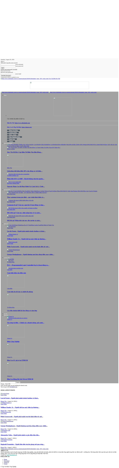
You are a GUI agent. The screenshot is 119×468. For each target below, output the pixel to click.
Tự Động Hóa (25, 146)
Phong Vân (3, 401)
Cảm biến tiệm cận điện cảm (16, 273)
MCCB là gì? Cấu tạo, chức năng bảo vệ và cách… (24, 213)
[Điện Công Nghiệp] (16, 337)
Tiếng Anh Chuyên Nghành (90, 191)
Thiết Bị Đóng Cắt (104, 144)
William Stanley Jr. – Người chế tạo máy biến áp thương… (26, 239)
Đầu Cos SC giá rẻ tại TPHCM (17, 360)
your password (19, 66)
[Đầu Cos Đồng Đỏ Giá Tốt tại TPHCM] (16, 374)
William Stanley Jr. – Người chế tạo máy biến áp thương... (20, 407)
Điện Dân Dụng (23, 191)
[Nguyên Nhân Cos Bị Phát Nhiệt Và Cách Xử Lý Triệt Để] (14, 182)
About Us (6, 315)
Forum (5, 464)
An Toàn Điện (12, 144)
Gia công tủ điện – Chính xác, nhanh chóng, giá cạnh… (25, 323)
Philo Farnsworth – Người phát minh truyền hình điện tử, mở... (22, 416)
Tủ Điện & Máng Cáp (16, 146)
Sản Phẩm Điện (59, 191)
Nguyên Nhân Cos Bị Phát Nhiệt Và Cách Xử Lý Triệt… (26, 186)
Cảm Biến (11, 259)
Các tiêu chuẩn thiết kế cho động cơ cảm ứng (22, 310)
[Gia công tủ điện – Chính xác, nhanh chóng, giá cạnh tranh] (17, 318)
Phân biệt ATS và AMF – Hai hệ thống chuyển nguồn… (25, 179)
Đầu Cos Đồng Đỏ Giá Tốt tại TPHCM (20, 379)
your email (18, 74)
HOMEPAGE (13, 387)
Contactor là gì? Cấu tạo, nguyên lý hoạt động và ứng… (26, 205)
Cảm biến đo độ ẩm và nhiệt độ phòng (20, 292)
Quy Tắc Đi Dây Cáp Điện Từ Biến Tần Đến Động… (24, 152)
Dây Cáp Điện (35, 144)
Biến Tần (18, 144)
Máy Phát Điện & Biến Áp (71, 144)
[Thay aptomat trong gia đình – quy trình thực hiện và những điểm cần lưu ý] (27, 192)
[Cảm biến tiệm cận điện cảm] (15, 268)
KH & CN (6, 223)
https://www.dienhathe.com (22, 123)
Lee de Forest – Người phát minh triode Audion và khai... (20, 398)
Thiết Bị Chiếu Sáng (68, 191)
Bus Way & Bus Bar (26, 144)
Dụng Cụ (39, 191)
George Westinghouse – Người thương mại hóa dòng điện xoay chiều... (24, 426)
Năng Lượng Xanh (36, 225)
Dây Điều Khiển (43, 144)
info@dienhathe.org (12, 455)
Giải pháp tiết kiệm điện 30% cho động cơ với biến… (24, 171)
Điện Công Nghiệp (8, 143)
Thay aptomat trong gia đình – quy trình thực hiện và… (26, 197)
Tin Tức (5, 313)
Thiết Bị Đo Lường (95, 144)
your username (19, 64)
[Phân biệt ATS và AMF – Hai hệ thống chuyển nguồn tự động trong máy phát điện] (18, 174)
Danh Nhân (18, 225)
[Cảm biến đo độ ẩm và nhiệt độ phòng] (16, 287)
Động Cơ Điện (51, 144)
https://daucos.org (27, 127)
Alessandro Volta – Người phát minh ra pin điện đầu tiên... (20, 435)
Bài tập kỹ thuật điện (14, 191)
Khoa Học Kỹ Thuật (26, 225)
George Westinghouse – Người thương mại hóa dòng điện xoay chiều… (30, 254)
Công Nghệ (12, 225)
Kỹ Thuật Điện (7, 189)
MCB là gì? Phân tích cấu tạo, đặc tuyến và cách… (24, 220)
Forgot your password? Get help (9, 69)
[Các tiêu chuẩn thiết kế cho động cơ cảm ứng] (16, 306)
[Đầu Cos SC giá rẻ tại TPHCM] (16, 355)
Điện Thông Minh (32, 191)
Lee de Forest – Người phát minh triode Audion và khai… (26, 231)
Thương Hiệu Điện (78, 191)
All (8, 144)
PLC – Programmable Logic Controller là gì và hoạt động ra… (28, 265)
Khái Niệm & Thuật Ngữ (48, 191)
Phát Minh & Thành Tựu (47, 225)
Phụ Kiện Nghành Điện (84, 144)
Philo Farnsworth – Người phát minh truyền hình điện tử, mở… (28, 246)
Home (5, 95)
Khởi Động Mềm (59, 144)
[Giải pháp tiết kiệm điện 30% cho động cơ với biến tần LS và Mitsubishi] (15, 166)
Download (6, 461)
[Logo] (25, 92)
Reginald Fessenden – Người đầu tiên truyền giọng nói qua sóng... (22, 444)
